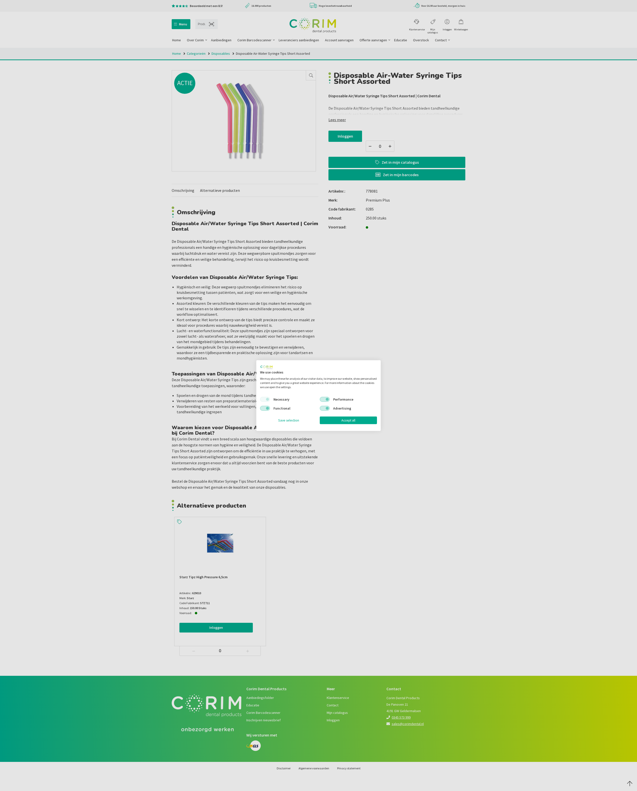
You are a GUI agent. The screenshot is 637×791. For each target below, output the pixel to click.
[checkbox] (265, 399)
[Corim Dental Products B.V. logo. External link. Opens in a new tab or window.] (266, 367)
